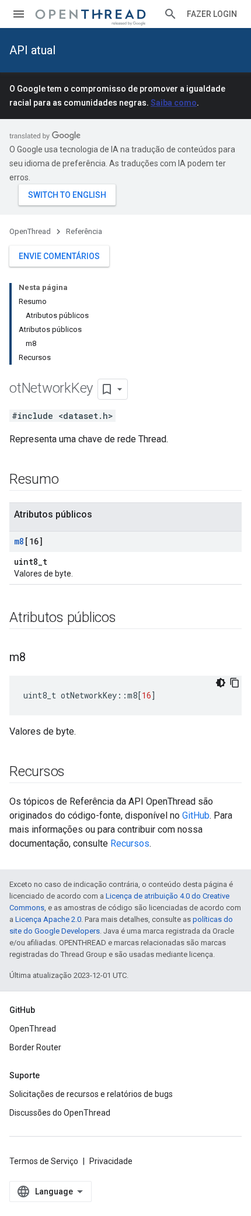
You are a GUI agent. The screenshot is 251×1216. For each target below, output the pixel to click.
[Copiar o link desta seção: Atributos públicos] (128, 619)
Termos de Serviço (43, 1161)
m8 (19, 541)
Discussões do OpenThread (59, 1112)
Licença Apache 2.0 (48, 919)
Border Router (35, 1047)
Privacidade (111, 1161)
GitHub (196, 815)
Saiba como (174, 102)
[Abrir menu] (18, 14)
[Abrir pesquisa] (170, 14)
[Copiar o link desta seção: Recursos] (76, 773)
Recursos (129, 843)
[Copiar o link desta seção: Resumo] (70, 480)
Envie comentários (59, 256)
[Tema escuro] (221, 683)
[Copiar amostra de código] (235, 683)
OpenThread (30, 231)
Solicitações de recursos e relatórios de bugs (91, 1094)
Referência (84, 231)
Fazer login (212, 14)
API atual (32, 50)
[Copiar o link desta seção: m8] (37, 658)
